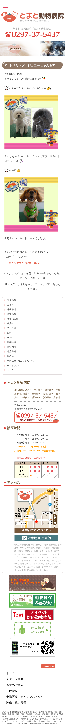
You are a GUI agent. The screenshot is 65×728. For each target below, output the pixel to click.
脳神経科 (11, 342)
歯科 (9, 337)
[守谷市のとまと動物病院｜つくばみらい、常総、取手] (32, 18)
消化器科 (11, 300)
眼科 (9, 333)
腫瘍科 (10, 323)
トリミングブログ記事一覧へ (22, 263)
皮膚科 (10, 305)
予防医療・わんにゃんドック (21, 360)
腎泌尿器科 (12, 319)
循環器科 (11, 314)
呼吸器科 (11, 309)
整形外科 (11, 328)
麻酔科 (10, 356)
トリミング (12, 370)
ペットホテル (13, 365)
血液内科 (11, 347)
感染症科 (11, 351)
